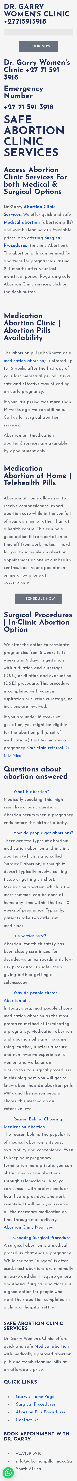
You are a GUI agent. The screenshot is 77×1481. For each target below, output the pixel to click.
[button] (38, 32)
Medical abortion (22, 223)
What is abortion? (31, 792)
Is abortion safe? (29, 936)
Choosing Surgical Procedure (41, 1238)
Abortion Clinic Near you (29, 1227)
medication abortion (24, 361)
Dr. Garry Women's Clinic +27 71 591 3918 (37, 70)
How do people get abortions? (43, 833)
